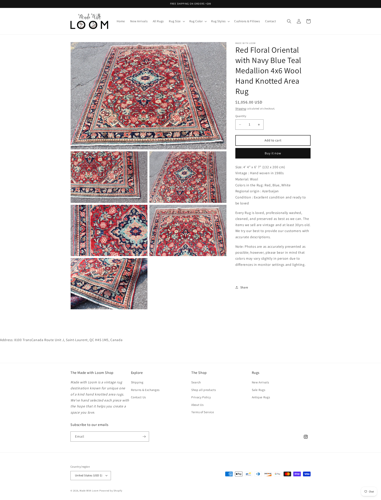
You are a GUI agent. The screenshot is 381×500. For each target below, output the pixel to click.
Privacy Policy (201, 397)
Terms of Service (202, 412)
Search (196, 382)
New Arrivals (260, 382)
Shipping (240, 108)
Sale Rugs (258, 390)
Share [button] (244, 287)
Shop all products (203, 390)
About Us (197, 405)
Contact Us (138, 397)
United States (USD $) (88, 475)
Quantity (240, 116)
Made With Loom (89, 490)
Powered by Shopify (110, 490)
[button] (176, 21)
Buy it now (273, 153)
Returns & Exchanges (145, 390)
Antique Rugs (261, 397)
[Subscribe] (144, 436)
